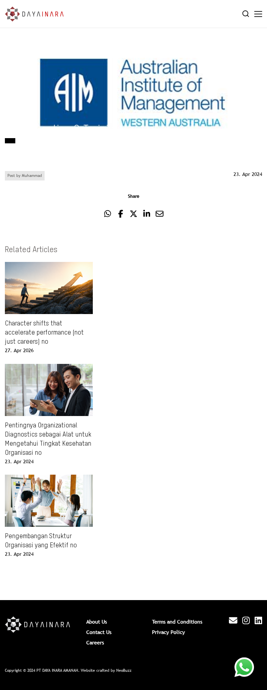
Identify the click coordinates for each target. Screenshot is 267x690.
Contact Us (98, 632)
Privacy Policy (168, 632)
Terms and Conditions (177, 621)
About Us (96, 621)
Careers (95, 642)
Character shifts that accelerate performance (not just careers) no (44, 333)
